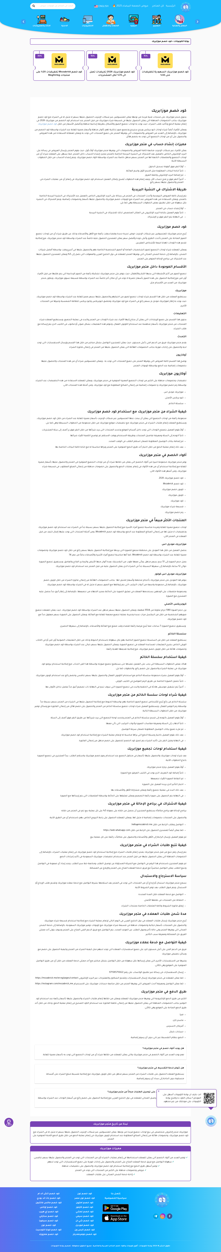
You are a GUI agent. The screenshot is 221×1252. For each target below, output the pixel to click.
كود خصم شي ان (85, 1221)
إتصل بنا (115, 1194)
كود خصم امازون (84, 1203)
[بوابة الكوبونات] (185, 7)
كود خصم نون (84, 1194)
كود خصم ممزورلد (48, 1234)
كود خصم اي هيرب (48, 1212)
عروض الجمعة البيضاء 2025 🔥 (130, 6)
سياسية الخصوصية (116, 1198)
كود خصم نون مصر (85, 1198)
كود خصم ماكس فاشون (49, 1203)
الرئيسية (170, 6)
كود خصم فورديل (84, 1225)
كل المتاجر (158, 6)
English (103, 6)
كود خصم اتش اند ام (49, 1194)
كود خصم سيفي (85, 1216)
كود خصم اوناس (48, 1207)
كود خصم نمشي (85, 1212)
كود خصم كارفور (84, 1207)
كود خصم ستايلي (48, 1216)
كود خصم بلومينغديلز (85, 1234)
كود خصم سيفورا (48, 1221)
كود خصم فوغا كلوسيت (48, 1230)
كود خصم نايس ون (85, 1230)
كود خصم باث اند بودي (48, 1198)
